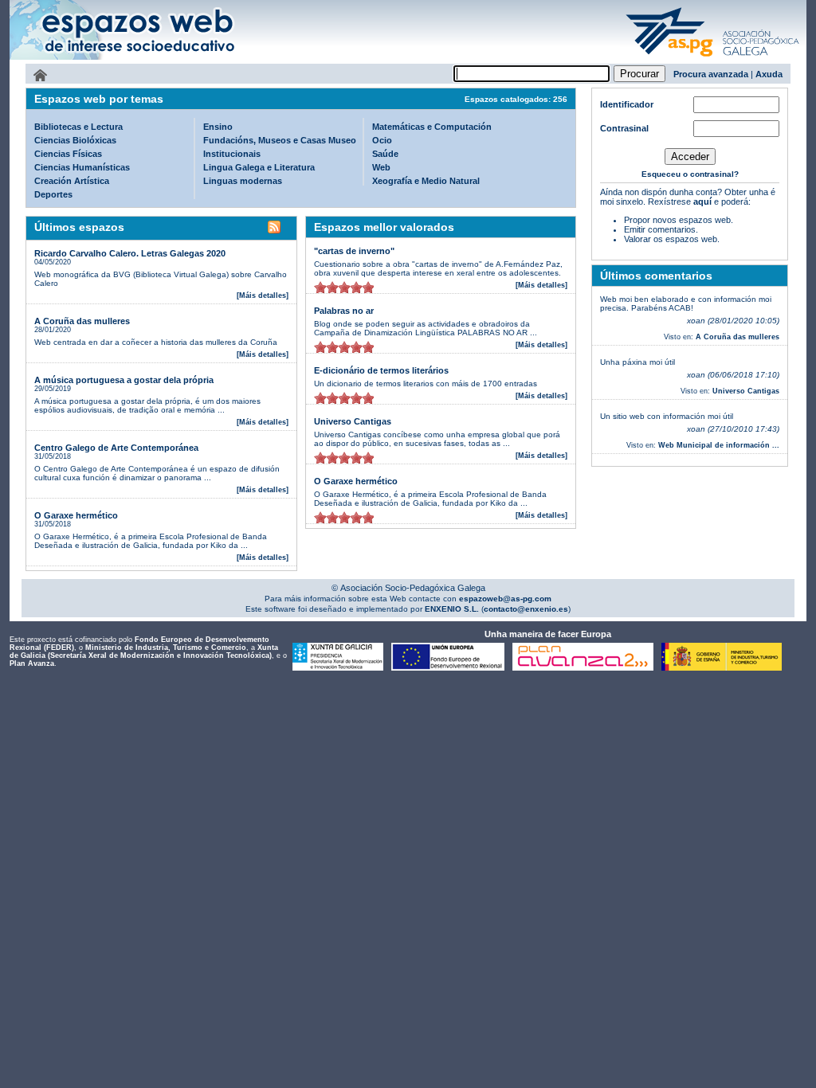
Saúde (385, 154)
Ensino (218, 126)
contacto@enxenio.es (526, 609)
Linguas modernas (242, 181)
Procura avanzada (710, 74)
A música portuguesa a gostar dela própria (124, 380)
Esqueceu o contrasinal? (690, 174)
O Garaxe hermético (76, 515)
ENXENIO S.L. (450, 609)
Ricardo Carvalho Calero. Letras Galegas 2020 (130, 253)
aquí (702, 201)
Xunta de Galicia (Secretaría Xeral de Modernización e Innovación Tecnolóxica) (144, 651)
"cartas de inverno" (354, 251)
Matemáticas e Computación (432, 126)
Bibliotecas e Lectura (78, 126)
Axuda (769, 74)
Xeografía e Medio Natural (426, 181)
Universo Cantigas (352, 421)
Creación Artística (71, 181)
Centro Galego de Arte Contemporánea (116, 447)
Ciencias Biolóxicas (75, 140)
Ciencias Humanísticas (82, 167)
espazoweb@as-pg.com (504, 598)
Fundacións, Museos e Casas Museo (279, 140)
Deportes (53, 194)
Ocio (382, 140)
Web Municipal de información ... (718, 445)
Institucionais (232, 154)
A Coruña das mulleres (82, 321)
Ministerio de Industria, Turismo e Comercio (165, 648)
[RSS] (274, 229)
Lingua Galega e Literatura (259, 167)
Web (381, 167)
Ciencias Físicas (68, 154)
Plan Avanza (32, 663)
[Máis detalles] (262, 295)
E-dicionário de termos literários (381, 370)
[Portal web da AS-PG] (713, 58)
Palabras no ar (344, 310)
